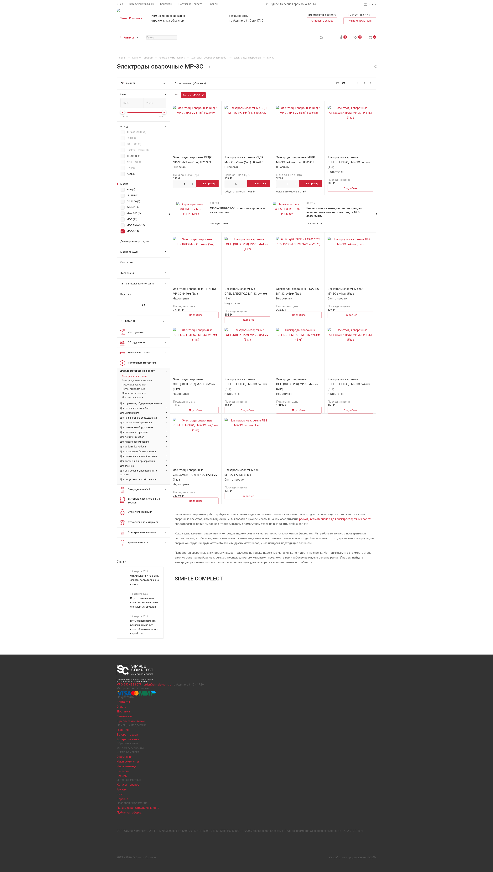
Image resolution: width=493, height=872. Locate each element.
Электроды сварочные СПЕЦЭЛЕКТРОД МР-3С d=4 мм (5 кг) (349, 384)
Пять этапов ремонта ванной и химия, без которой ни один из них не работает (144, 627)
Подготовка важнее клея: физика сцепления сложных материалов (144, 602)
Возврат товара (127, 734)
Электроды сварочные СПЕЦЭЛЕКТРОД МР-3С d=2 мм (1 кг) (194, 384)
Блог (120, 794)
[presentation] (376, 214)
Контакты (123, 702)
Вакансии (123, 771)
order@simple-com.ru (322, 15)
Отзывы (122, 776)
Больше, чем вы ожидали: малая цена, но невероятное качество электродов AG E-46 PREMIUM (334, 212)
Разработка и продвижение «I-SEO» (352, 857)
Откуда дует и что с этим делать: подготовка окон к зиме (145, 580)
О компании (124, 756)
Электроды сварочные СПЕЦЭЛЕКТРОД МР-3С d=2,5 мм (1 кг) (195, 474)
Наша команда (126, 766)
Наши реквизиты (128, 761)
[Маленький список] (337, 83)
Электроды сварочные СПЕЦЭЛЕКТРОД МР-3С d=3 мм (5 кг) (246, 384)
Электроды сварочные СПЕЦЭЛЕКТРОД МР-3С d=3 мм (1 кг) (349, 162)
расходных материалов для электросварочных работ (335, 519)
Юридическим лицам (131, 721)
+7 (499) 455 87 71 (360, 15)
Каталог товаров (128, 784)
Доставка (123, 711)
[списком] (364, 83)
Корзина (122, 799)
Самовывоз (124, 716)
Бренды (122, 789)
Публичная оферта (129, 812)
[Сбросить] (143, 305)
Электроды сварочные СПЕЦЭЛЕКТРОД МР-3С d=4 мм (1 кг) (246, 293)
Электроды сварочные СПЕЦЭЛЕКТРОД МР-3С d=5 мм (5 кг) (297, 384)
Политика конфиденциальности (138, 807)
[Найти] (321, 37)
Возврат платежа (128, 739)
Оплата (121, 706)
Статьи (121, 561)
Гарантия (123, 730)
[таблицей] (370, 83)
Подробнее (350, 188)
